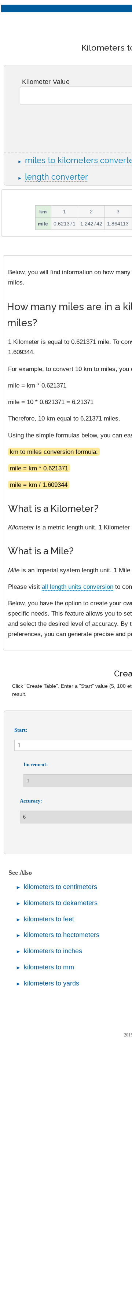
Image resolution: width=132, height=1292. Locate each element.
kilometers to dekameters (61, 903)
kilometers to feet (49, 919)
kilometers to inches (53, 951)
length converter (56, 176)
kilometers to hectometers (61, 935)
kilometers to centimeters (60, 887)
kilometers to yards (51, 983)
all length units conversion (77, 586)
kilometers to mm (49, 967)
